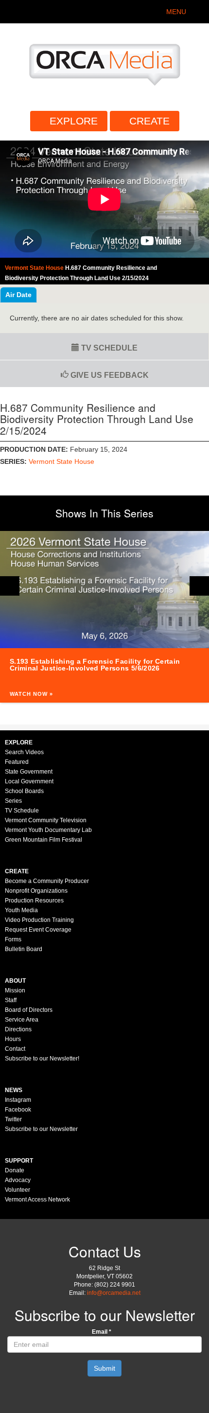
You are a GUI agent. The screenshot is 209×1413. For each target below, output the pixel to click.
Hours (13, 1039)
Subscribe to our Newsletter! (42, 1058)
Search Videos (24, 752)
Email (101, 1331)
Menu (176, 12)
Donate (14, 1170)
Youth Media (21, 910)
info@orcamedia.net (113, 1292)
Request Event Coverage (38, 929)
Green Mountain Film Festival (43, 839)
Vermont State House (61, 461)
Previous (9, 586)
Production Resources (34, 900)
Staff (11, 1000)
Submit (104, 1368)
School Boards (24, 791)
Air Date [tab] (18, 295)
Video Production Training (39, 920)
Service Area (21, 1019)
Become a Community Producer (47, 881)
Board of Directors (28, 1010)
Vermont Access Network (37, 1199)
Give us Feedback (109, 375)
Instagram (18, 1099)
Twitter (13, 1119)
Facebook (18, 1109)
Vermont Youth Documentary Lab (48, 830)
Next (199, 586)
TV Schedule (108, 348)
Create (149, 120)
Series (13, 800)
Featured (17, 762)
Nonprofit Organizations (36, 890)
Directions (18, 1029)
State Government (28, 771)
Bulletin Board (23, 949)
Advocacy (18, 1180)
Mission (15, 990)
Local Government (29, 781)
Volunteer (17, 1189)
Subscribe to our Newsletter (41, 1129)
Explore (74, 120)
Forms (13, 939)
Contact (15, 1048)
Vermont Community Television (46, 820)
